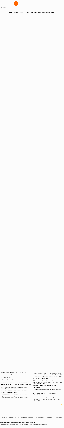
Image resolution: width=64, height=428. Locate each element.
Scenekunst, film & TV (14, 417)
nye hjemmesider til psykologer (18, 374)
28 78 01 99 (54, 399)
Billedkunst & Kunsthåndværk (27, 417)
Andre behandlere (58, 417)
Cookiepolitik (33, 424)
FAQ (33, 420)
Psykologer (49, 417)
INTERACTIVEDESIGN (5, 7)
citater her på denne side (53, 391)
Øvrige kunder (27, 420)
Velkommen (4, 417)
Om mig (38, 420)
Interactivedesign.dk (5, 422)
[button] (13, 11)
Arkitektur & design (40, 417)
